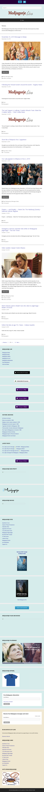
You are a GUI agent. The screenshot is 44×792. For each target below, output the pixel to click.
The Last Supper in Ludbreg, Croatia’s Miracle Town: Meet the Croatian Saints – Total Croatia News (21, 111)
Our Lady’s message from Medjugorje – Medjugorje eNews (15, 452)
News (11, 76)
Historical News (5, 364)
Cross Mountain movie (7, 530)
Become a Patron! (6, 736)
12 (15, 342)
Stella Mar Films (5, 526)
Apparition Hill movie (6, 528)
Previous (4, 342)
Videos (10, 150)
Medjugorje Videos (6, 356)
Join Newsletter (5, 542)
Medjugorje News (6, 352)
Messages (8, 76)
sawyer (8, 297)
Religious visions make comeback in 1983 (11, 422)
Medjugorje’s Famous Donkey (8, 432)
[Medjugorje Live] (22, 13)
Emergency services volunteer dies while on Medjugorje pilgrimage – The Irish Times (19, 229)
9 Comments (6, 203)
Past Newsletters (6, 362)
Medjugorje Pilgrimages (7, 532)
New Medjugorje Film (22, 599)
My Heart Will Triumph (7, 534)
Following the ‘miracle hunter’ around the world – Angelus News (22, 85)
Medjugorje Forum (6, 358)
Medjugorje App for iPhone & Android (10, 433)
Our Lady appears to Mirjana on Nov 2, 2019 (16, 159)
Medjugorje (5, 104)
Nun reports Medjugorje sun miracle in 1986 (11, 430)
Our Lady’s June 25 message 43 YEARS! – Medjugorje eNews (15, 446)
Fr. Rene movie (5, 536)
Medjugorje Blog (6, 354)
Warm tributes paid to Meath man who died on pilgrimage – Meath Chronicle (21, 306)
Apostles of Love (5, 523)
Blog (4, 76)
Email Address (6, 697)
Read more (6, 73)
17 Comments (6, 152)
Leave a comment (7, 78)
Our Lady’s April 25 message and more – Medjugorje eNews (15, 450)
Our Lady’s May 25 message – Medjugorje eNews (13, 448)
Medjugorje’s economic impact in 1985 (10, 424)
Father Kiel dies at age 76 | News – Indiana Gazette (18, 325)
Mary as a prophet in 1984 (8, 420)
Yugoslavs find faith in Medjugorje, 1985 (10, 426)
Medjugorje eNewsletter (7, 360)
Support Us (4, 544)
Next (18, 342)
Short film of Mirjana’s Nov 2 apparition (14, 140)
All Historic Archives (6, 418)
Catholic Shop (5, 538)
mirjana (5, 297)
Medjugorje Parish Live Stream (9, 435)
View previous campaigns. (8, 701)
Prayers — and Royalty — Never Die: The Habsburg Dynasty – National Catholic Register (21, 210)
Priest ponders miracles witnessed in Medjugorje (12, 428)
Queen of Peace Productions (8, 524)
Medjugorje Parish (6, 540)
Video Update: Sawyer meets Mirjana (13, 248)
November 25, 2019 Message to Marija (14, 37)
